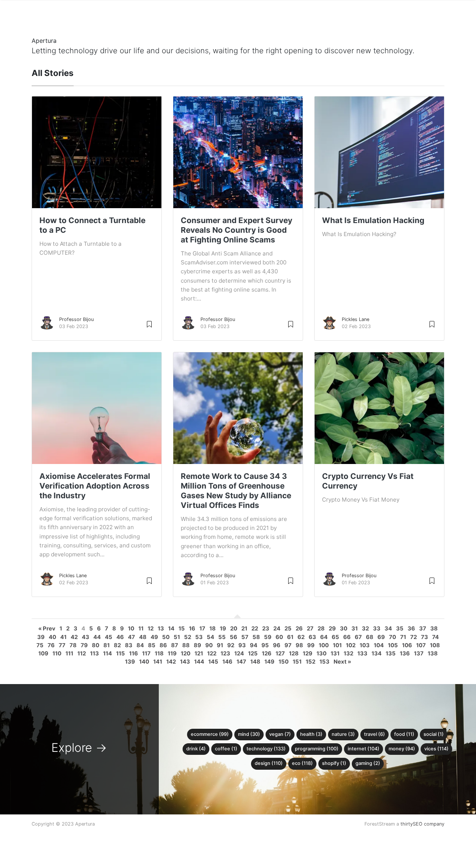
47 (131, 637)
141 (157, 661)
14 (171, 628)
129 (307, 653)
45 (108, 637)
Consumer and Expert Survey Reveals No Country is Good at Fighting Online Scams (236, 230)
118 (159, 653)
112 (81, 653)
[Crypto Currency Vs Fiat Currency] (379, 448)
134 (377, 653)
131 (335, 653)
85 (151, 645)
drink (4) (196, 748)
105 (393, 645)
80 (95, 645)
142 (171, 661)
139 (130, 661)
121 (198, 653)
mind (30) (249, 734)
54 (210, 637)
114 (107, 653)
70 (392, 637)
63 (312, 637)
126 (266, 653)
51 (177, 637)
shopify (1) (334, 763)
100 (324, 645)
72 (413, 637)
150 (284, 661)
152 (310, 661)
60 (279, 637)
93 (242, 645)
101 (337, 645)
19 (223, 628)
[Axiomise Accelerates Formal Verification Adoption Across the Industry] (96, 432)
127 (280, 653)
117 (146, 653)
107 (421, 645)
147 (241, 661)
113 (94, 653)
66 (347, 637)
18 (212, 628)
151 (297, 661)
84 (140, 645)
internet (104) (363, 748)
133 (362, 653)
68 (369, 637)
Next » (342, 661)
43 (85, 637)
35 (399, 628)
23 (265, 628)
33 (376, 628)
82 (117, 645)
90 (209, 645)
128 (294, 653)
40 (52, 637)
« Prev (46, 628)
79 (84, 645)
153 (324, 661)
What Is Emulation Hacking (373, 220)
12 (151, 628)
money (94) (402, 748)
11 (141, 628)
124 (239, 653)
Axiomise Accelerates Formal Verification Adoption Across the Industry (94, 485)
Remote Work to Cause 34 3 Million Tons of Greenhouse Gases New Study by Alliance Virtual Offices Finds (236, 490)
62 (301, 637)
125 (253, 653)
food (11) (404, 734)
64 (324, 637)
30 (343, 628)
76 (51, 645)
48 (143, 637)
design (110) (269, 763)
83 (128, 645)
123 (225, 653)
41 (63, 637)
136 (405, 653)
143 (185, 661)
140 (144, 661)
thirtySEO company (422, 824)
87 (174, 645)
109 (43, 653)
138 (433, 653)
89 (197, 645)
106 (407, 645)
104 (379, 645)
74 (435, 637)
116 (133, 653)
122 (211, 653)
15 (181, 628)
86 (163, 645)
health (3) (311, 734)
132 (348, 653)
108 (435, 645)
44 (97, 637)
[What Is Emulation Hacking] (379, 176)
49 (154, 637)
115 (120, 653)
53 (199, 637)
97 (288, 645)
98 (299, 645)
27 (310, 628)
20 (233, 628)
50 (166, 637)
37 (422, 628)
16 (192, 628)
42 (74, 637)
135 (391, 653)
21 (244, 628)
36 (411, 628)
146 (227, 661)
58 (256, 637)
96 (276, 645)
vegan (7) (280, 734)
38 (434, 628)
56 (233, 637)
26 (299, 628)
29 (332, 628)
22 (254, 628)
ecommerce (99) (210, 734)
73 (424, 637)
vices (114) (436, 748)
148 (255, 661)
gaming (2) (368, 763)
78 (73, 645)
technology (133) (266, 748)
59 (267, 637)
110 (56, 653)
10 (131, 628)
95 (265, 645)
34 (388, 628)
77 (62, 645)
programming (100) (316, 748)
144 (199, 661)
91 (220, 645)
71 (403, 637)
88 (186, 645)
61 (290, 637)
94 (253, 645)
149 (269, 661)
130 (321, 653)
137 (419, 653)
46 (120, 637)
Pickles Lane (355, 319)
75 (40, 645)
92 (230, 645)
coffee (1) (226, 748)
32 (365, 628)
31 (354, 628)
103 (365, 645)
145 (213, 661)
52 (187, 637)
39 (41, 637)
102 (351, 645)
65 (335, 637)
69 (381, 637)
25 (288, 628)
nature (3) (343, 734)
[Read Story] (149, 324)
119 (172, 653)
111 (69, 653)
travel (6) (374, 734)
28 (321, 628)
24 (276, 628)
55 (222, 637)
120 (185, 653)
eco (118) (302, 763)
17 (202, 628)
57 (244, 637)
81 (106, 645)
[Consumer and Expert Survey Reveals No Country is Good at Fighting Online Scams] (238, 176)
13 (161, 628)
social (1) (434, 734)
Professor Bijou (76, 319)
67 (358, 637)
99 (311, 645)
